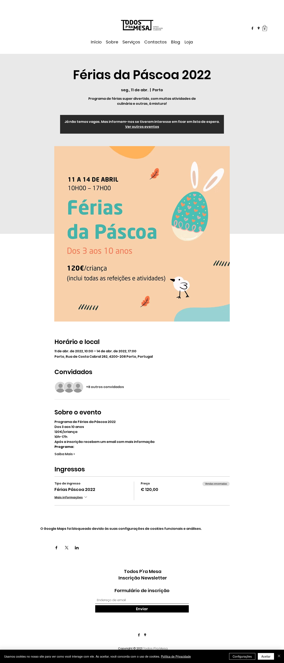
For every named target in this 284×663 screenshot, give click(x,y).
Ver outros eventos (142, 126)
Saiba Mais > (64, 454)
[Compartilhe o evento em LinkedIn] (77, 547)
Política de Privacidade (176, 656)
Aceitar (265, 656)
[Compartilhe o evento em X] (67, 547)
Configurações (242, 656)
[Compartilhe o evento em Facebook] (56, 547)
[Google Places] (259, 28)
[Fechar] (279, 656)
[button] (264, 28)
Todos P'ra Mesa (142, 571)
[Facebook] (252, 28)
